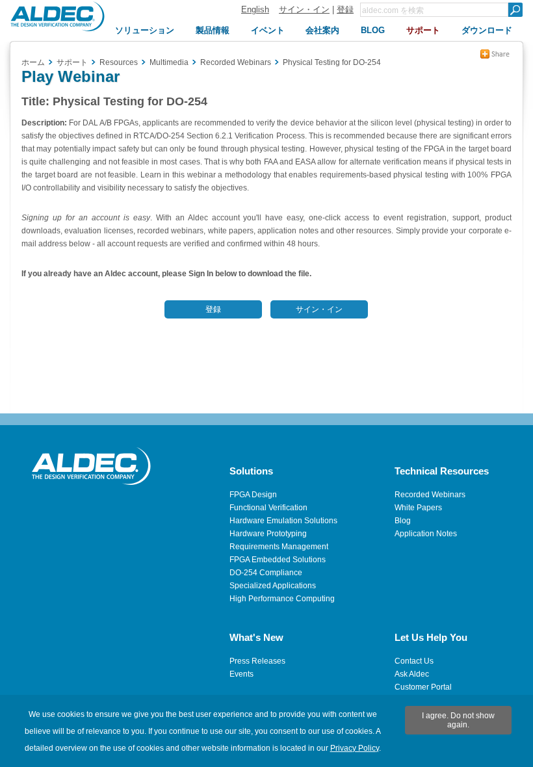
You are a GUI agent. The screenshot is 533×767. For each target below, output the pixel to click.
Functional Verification (268, 507)
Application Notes (426, 533)
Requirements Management (278, 546)
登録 (345, 9)
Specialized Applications (272, 585)
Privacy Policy (354, 748)
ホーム (33, 62)
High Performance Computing (282, 598)
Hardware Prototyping (268, 533)
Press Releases (257, 661)
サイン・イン (304, 9)
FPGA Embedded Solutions (277, 559)
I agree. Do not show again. (458, 720)
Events (241, 674)
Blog (403, 520)
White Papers (418, 507)
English (255, 9)
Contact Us (414, 661)
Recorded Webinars (430, 494)
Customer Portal (423, 687)
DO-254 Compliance (265, 572)
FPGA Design (253, 494)
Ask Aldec (412, 674)
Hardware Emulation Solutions (283, 520)
